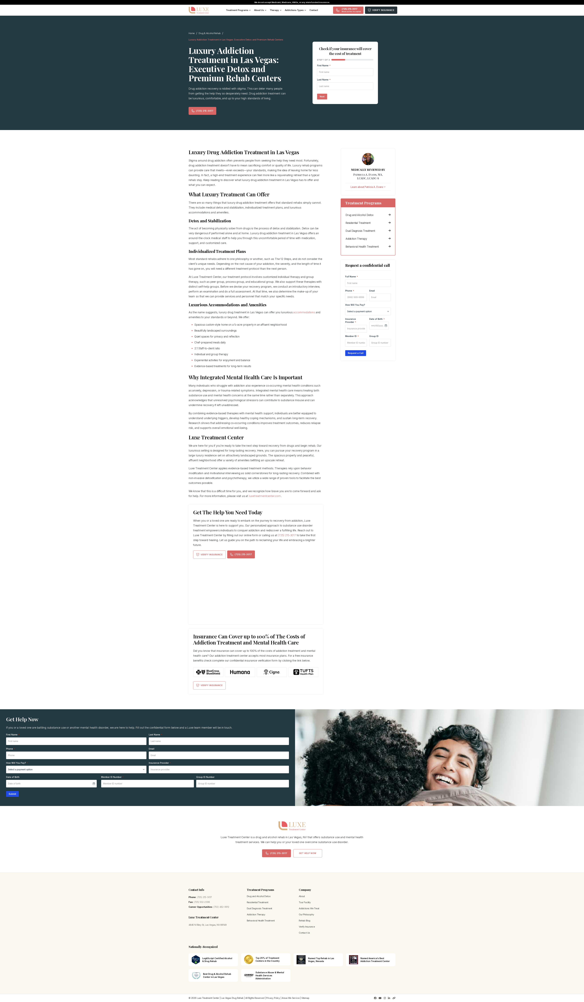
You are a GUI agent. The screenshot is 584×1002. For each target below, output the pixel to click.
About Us (259, 10)
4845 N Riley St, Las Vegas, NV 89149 (208, 924)
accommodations (304, 312)
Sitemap (305, 998)
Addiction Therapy (356, 238)
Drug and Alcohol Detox (360, 215)
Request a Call (355, 353)
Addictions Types (294, 10)
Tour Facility (305, 902)
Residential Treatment (358, 222)
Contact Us (304, 932)
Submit (12, 794)
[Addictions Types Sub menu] (305, 10)
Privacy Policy (273, 998)
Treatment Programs (237, 10)
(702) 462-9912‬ (221, 906)
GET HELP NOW (307, 853)
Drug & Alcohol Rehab (210, 33)
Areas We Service (290, 998)
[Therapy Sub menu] (281, 10)
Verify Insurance (383, 10)
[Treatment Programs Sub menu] (250, 10)
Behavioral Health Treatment (362, 246)
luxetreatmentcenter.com (265, 496)
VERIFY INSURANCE (211, 554)
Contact (313, 10)
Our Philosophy (306, 914)
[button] (368, 187)
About (302, 896)
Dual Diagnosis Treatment (360, 230)
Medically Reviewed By (368, 169)
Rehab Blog (304, 920)
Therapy (274, 10)
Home (192, 33)
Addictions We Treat (309, 908)
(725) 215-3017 (204, 110)
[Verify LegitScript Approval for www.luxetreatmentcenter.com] (196, 959)
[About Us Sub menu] (265, 10)
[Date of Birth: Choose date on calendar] (386, 325)
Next (322, 96)
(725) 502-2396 (202, 902)
